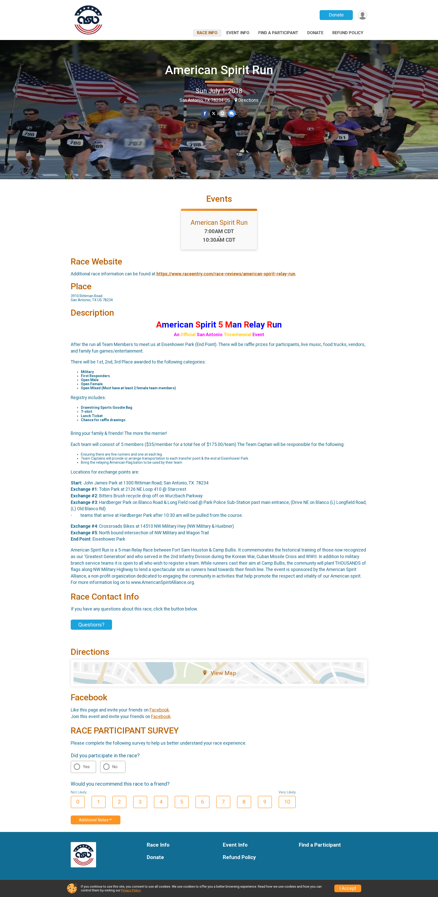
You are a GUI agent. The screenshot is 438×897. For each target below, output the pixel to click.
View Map (223, 673)
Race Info (207, 32)
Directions (248, 100)
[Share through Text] (231, 113)
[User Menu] (362, 15)
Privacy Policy (130, 890)
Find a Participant (278, 32)
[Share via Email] (222, 113)
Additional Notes (93, 820)
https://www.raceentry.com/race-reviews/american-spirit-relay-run (225, 273)
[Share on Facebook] (204, 113)
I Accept (347, 888)
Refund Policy (347, 32)
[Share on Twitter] (213, 113)
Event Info (237, 32)
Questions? (91, 625)
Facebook (159, 709)
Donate (336, 14)
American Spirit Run (219, 70)
